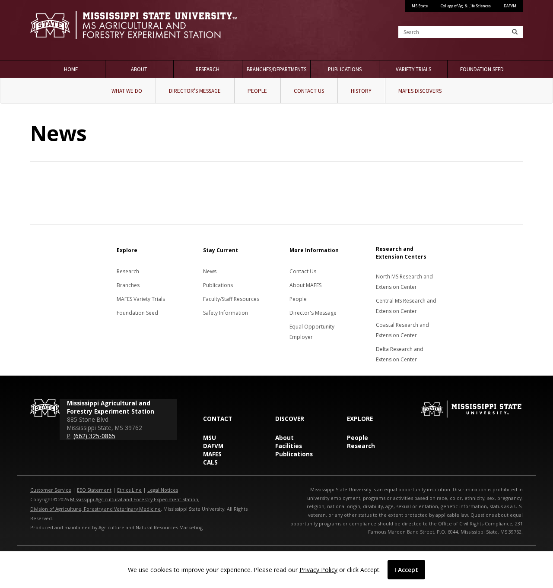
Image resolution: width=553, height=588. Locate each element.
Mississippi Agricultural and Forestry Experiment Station (134, 499)
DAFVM (510, 6)
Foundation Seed (482, 69)
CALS (210, 462)
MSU (209, 437)
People (257, 91)
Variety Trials (413, 69)
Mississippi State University (51, 30)
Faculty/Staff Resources (231, 299)
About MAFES (305, 285)
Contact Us (309, 91)
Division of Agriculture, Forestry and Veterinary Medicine (95, 509)
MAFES (212, 454)
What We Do (126, 91)
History (361, 91)
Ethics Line (129, 490)
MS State (420, 6)
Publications (345, 69)
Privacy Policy (318, 570)
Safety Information (225, 312)
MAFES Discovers (420, 91)
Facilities (288, 446)
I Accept (406, 570)
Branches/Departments (276, 69)
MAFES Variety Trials (141, 299)
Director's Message (195, 91)
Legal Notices (162, 490)
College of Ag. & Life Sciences (466, 6)
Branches (128, 285)
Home (71, 69)
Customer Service (50, 490)
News (209, 271)
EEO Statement (94, 490)
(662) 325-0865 (94, 436)
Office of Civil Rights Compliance (475, 523)
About (139, 69)
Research (207, 69)
